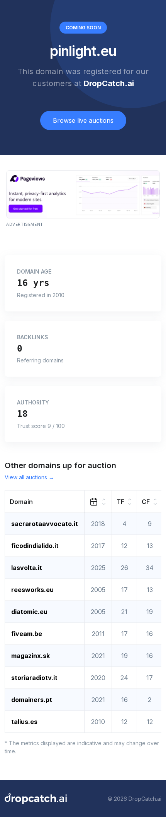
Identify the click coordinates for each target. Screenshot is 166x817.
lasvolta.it (26, 568)
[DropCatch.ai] (36, 798)
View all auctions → (29, 477)
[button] (45, 502)
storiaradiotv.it (34, 678)
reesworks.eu (32, 590)
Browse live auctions (83, 120)
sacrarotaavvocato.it (44, 524)
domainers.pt (31, 700)
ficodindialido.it (35, 546)
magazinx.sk (30, 656)
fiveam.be (26, 634)
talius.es (24, 722)
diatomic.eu (29, 612)
